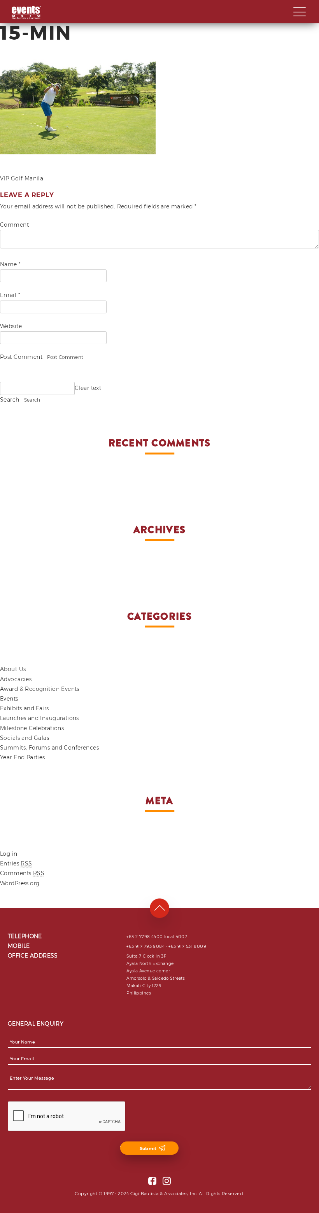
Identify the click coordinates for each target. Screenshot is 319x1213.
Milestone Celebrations (32, 728)
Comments (22, 873)
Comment (14, 224)
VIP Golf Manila (21, 178)
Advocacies (16, 679)
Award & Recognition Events (39, 688)
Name (10, 264)
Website (11, 326)
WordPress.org (19, 883)
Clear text (88, 388)
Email (10, 295)
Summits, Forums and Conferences (49, 747)
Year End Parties (22, 757)
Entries (16, 863)
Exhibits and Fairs (24, 708)
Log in (9, 853)
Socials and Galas (24, 737)
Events (9, 698)
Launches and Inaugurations (39, 718)
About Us (13, 669)
